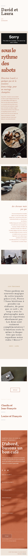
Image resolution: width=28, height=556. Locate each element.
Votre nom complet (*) (7, 474)
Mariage (3, 5)
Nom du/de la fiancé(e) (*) (8, 482)
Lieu (3, 505)
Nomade (24, 553)
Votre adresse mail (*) (7, 490)
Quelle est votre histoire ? (7, 513)
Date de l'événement (6, 497)
